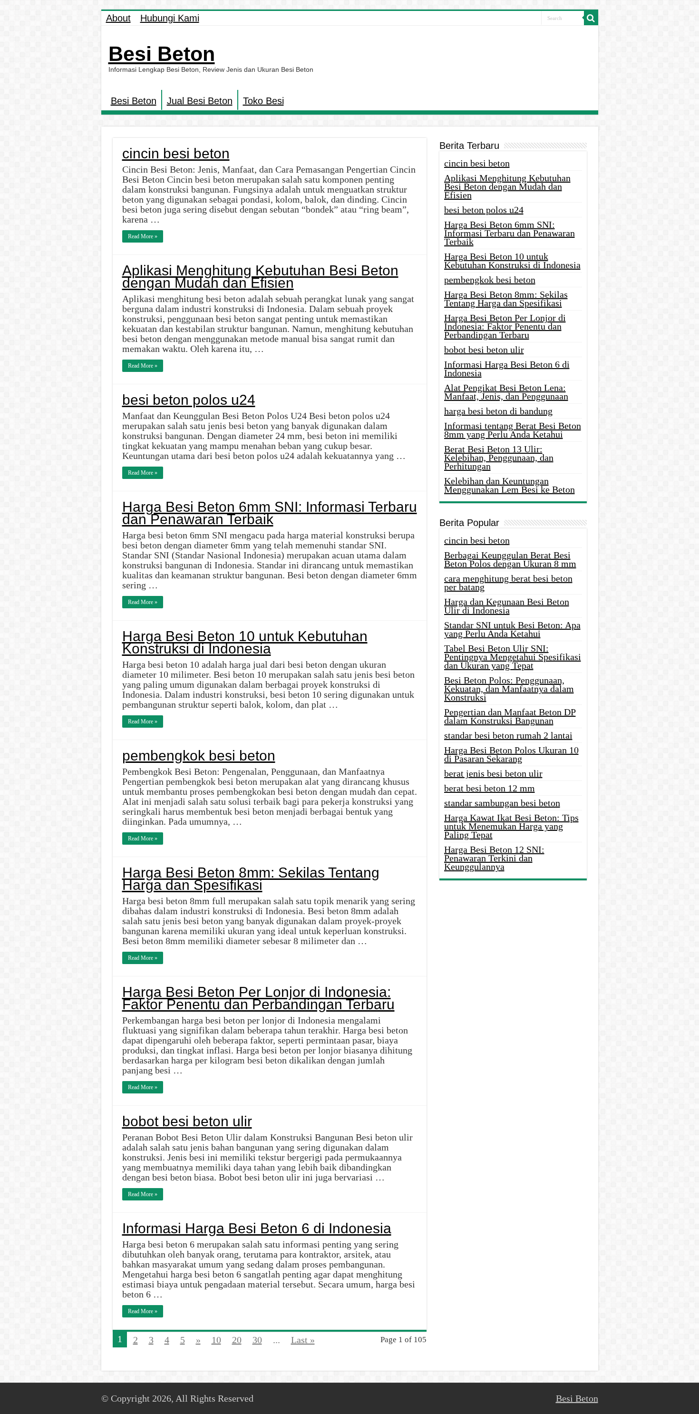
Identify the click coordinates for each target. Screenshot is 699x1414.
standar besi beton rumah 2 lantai (508, 735)
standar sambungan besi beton (502, 803)
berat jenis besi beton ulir (493, 773)
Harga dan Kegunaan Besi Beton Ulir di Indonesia (506, 605)
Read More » (142, 236)
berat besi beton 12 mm (489, 788)
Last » (303, 1340)
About (118, 18)
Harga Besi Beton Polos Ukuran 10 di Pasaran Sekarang (511, 754)
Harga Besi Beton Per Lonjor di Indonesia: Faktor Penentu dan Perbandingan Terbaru (258, 998)
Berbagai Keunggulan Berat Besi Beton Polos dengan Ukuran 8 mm (510, 559)
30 (257, 1340)
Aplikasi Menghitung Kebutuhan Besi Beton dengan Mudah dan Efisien (260, 277)
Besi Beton (161, 53)
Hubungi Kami (169, 18)
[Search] (591, 18)
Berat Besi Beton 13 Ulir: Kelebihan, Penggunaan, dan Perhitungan (498, 457)
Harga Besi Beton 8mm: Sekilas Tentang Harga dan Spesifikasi (250, 879)
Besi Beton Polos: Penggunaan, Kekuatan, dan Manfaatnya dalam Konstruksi (509, 688)
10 (216, 1340)
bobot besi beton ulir (187, 1121)
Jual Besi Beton (200, 101)
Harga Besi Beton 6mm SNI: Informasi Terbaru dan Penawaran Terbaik (269, 513)
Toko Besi (263, 101)
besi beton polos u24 (188, 400)
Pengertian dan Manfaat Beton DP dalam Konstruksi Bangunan (510, 716)
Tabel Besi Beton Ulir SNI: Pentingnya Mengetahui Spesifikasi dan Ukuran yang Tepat (512, 657)
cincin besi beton (176, 153)
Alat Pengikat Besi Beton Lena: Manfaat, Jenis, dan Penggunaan (506, 391)
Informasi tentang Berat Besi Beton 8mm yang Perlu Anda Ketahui (512, 429)
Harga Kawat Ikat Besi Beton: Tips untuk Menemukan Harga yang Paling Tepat (511, 826)
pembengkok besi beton (198, 755)
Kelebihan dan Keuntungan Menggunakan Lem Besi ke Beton (509, 485)
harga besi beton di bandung (498, 411)
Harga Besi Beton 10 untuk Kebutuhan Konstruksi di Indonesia (245, 642)
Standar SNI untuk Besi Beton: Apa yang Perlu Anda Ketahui (512, 629)
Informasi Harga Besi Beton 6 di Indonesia (256, 1228)
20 (237, 1340)
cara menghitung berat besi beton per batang (508, 582)
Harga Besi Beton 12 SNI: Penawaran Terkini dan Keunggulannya (494, 858)
